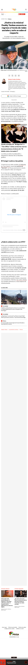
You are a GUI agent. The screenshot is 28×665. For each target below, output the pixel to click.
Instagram (8, 615)
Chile (2, 14)
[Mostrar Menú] (2, 9)
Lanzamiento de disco (13, 329)
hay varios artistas (21, 280)
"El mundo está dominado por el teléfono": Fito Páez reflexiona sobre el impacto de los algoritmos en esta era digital (7, 603)
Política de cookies (22, 627)
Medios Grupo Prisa (14, 637)
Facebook (9, 75)
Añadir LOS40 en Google (15, 96)
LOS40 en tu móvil (20, 628)
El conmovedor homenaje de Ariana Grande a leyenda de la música (12, 323)
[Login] (26, 9)
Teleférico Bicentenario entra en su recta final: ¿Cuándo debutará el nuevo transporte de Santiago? (13, 309)
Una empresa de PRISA (14, 633)
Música (9, 19)
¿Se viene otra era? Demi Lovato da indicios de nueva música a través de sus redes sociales (21, 601)
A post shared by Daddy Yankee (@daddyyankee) (14, 230)
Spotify (20, 615)
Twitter (12, 75)
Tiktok (5, 615)
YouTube (11, 615)
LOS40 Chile (14, 9)
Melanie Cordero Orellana (14, 79)
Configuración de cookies (9, 628)
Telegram (18, 75)
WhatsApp (15, 75)
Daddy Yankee (4, 329)
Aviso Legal (4, 627)
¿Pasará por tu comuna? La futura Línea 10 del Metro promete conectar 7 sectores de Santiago (13, 316)
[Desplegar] (14, 657)
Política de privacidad (12, 627)
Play (26, 662)
